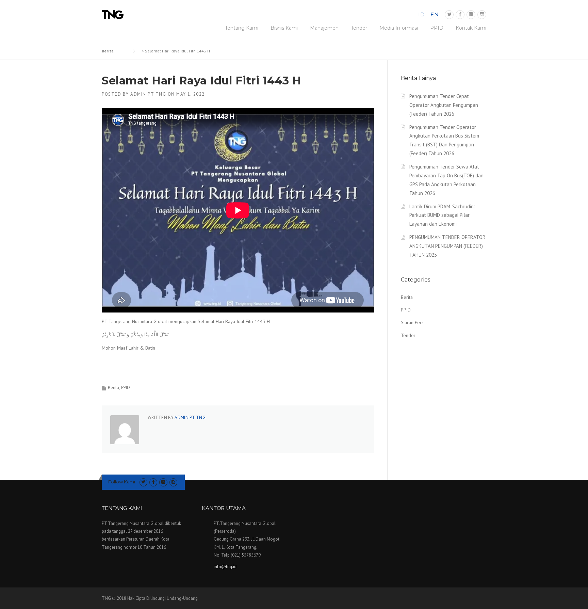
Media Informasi (398, 28)
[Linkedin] (471, 14)
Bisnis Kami (284, 28)
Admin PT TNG (148, 94)
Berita (113, 387)
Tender (359, 28)
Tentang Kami (241, 28)
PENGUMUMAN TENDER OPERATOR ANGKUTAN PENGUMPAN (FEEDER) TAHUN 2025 (447, 246)
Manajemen (324, 28)
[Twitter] (449, 14)
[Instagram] (481, 14)
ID (421, 14)
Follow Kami (121, 481)
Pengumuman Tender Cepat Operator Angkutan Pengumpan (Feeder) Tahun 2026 (443, 105)
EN (434, 14)
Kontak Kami (471, 28)
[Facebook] (460, 14)
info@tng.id (225, 567)
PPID (436, 28)
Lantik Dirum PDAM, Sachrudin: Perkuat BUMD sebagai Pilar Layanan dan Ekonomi (442, 215)
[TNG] (113, 14)
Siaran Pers (412, 322)
